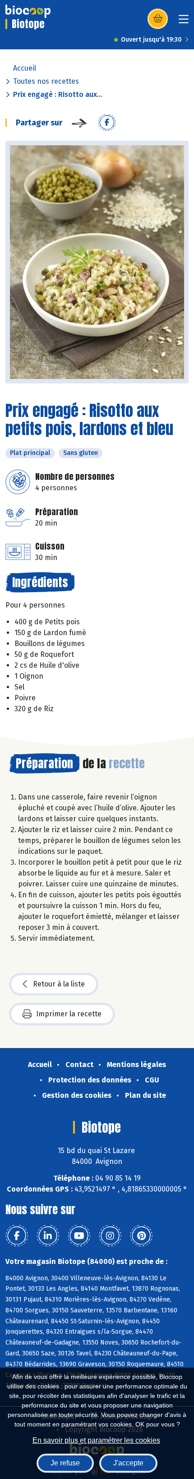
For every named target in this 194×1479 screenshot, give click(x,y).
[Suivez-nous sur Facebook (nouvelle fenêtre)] (16, 1236)
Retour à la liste (59, 984)
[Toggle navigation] (184, 22)
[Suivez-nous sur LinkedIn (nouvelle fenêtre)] (48, 1236)
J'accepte (128, 1463)
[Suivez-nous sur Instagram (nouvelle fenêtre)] (110, 1236)
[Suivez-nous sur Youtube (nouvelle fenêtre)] (79, 1236)
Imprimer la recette (69, 1014)
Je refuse (65, 1463)
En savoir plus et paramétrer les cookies (96, 1440)
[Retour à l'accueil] (28, 11)
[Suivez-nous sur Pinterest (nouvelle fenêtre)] (141, 1236)
